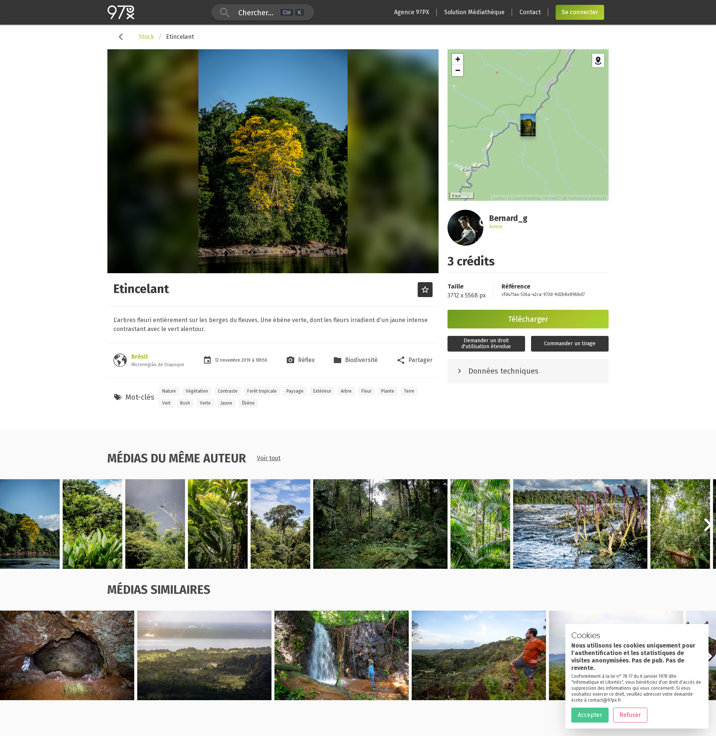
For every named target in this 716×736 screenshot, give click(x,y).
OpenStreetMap (526, 198)
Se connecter (580, 12)
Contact (530, 12)
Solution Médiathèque (474, 12)
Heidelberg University (587, 198)
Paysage (295, 391)
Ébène (248, 403)
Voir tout (268, 458)
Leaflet (499, 198)
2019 (246, 360)
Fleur (366, 391)
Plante (387, 391)
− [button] (457, 70)
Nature (169, 391)
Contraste (228, 391)
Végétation (197, 391)
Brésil (139, 356)
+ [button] (457, 59)
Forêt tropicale (262, 391)
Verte (205, 403)
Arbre (346, 391)
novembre (230, 360)
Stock (146, 36)
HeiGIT (555, 198)
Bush (185, 403)
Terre (409, 391)
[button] (707, 528)
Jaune (226, 403)
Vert (166, 403)
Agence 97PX (411, 12)
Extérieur (322, 391)
